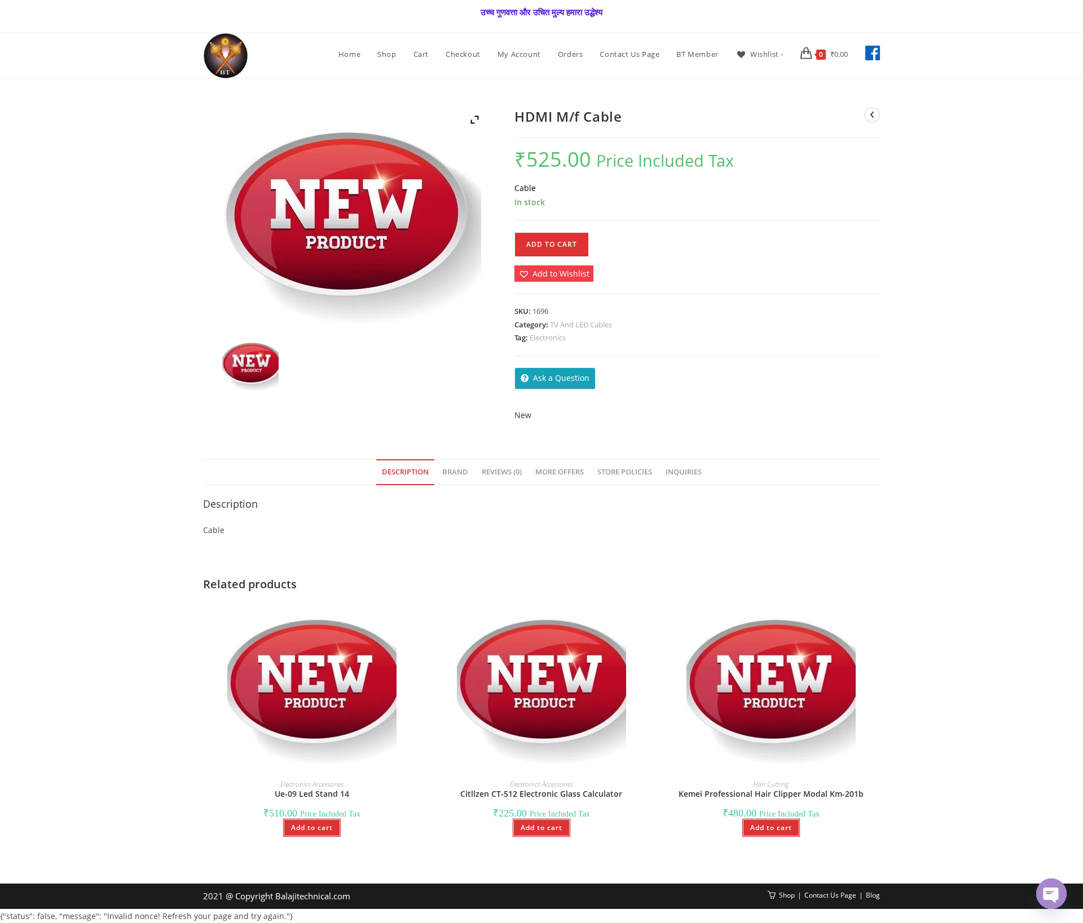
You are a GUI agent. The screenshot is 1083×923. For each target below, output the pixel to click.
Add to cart (551, 244)
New (522, 415)
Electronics (548, 337)
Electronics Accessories (312, 784)
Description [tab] (405, 472)
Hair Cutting (771, 784)
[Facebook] (872, 53)
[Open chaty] (1051, 893)
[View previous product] (872, 115)
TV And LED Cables (581, 325)
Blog (873, 895)
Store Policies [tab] (624, 472)
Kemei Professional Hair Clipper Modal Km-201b (771, 793)
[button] (553, 273)
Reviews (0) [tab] (502, 472)
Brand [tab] (455, 472)
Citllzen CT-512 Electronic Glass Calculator (541, 793)
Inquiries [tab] (684, 472)
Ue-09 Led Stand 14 (312, 793)
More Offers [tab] (559, 472)
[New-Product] (250, 364)
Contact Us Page (830, 895)
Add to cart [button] (312, 827)
